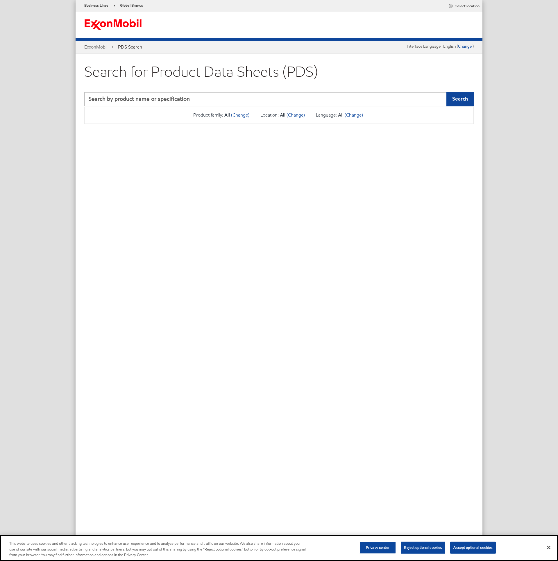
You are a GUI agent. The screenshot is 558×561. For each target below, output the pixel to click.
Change (465, 46)
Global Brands (131, 5)
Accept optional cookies (473, 547)
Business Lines (96, 5)
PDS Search (130, 47)
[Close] (548, 547)
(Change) (240, 115)
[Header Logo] (113, 24)
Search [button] (460, 98)
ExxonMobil (95, 47)
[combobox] (279, 99)
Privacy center (378, 547)
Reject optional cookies (423, 547)
